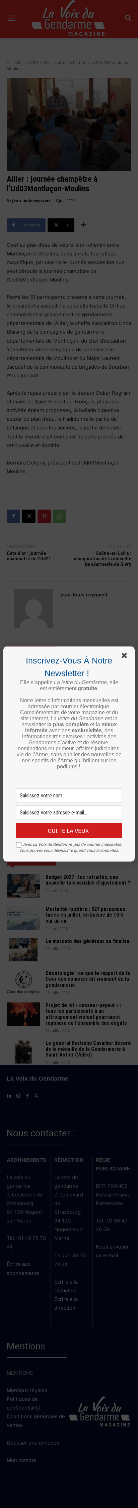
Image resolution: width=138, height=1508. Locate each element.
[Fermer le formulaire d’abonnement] (126, 657)
